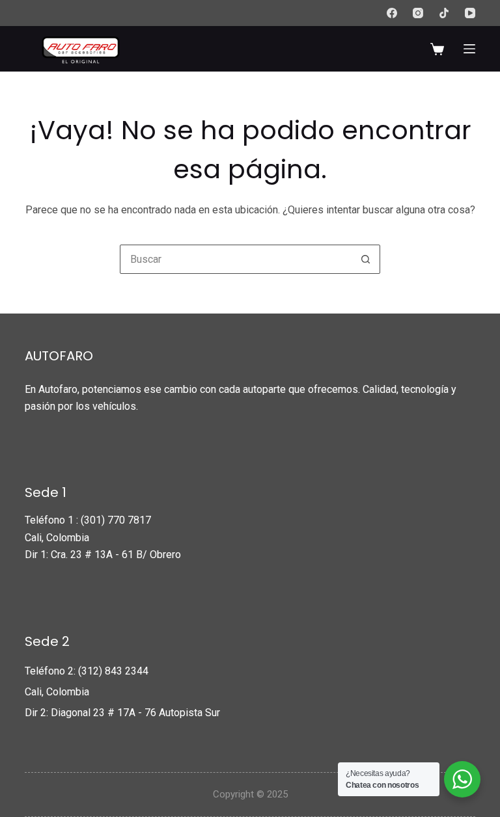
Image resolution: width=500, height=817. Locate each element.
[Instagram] (418, 13)
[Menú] (469, 49)
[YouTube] (470, 13)
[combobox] (236, 259)
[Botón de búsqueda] (366, 259)
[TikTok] (444, 13)
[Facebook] (392, 13)
